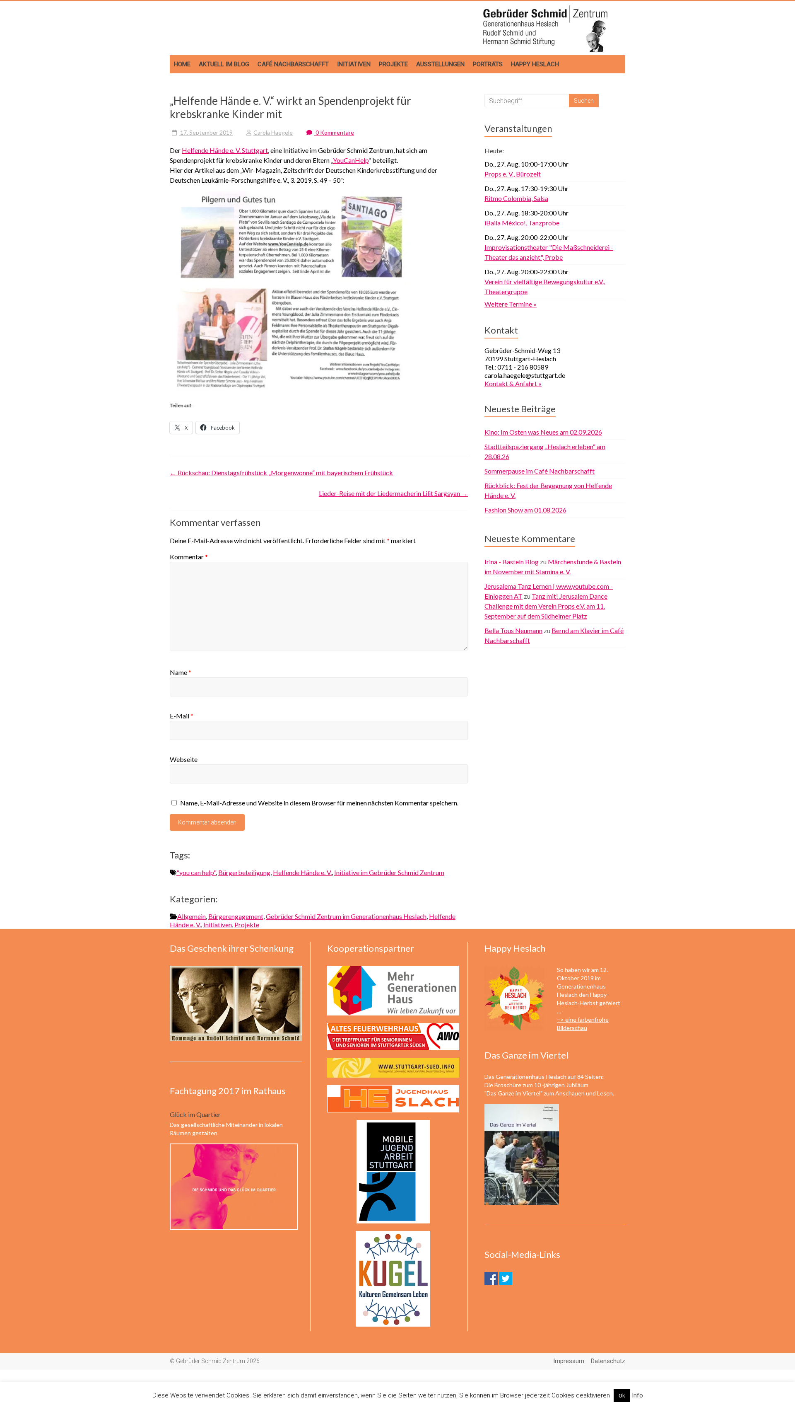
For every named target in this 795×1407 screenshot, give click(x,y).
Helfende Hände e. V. (302, 872)
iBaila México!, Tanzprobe (521, 223)
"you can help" (196, 872)
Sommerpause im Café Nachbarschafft (539, 471)
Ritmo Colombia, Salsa (516, 198)
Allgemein (191, 916)
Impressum (568, 1361)
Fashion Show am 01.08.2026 (525, 510)
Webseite (184, 759)
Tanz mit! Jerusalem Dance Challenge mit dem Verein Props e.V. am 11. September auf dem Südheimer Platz (545, 606)
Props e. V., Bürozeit (512, 174)
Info (637, 1395)
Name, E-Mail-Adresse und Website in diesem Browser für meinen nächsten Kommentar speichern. (319, 803)
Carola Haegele (273, 132)
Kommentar (189, 557)
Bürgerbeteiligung (244, 872)
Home (182, 64)
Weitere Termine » (510, 304)
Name (180, 672)
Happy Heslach (535, 64)
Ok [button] (622, 1395)
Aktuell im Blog (224, 64)
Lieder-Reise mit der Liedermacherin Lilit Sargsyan (393, 493)
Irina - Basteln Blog (511, 562)
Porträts (488, 64)
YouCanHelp (351, 160)
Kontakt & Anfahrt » (513, 383)
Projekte (393, 64)
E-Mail (181, 716)
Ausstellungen (440, 64)
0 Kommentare (334, 132)
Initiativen (354, 64)
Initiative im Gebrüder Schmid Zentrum (389, 872)
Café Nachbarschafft (293, 64)
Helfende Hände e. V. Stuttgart (225, 150)
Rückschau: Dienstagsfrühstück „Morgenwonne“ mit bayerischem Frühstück (281, 472)
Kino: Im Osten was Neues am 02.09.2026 (543, 432)
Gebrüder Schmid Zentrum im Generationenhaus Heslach (346, 916)
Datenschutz (608, 1361)
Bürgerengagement (235, 916)
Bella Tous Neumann (513, 630)
